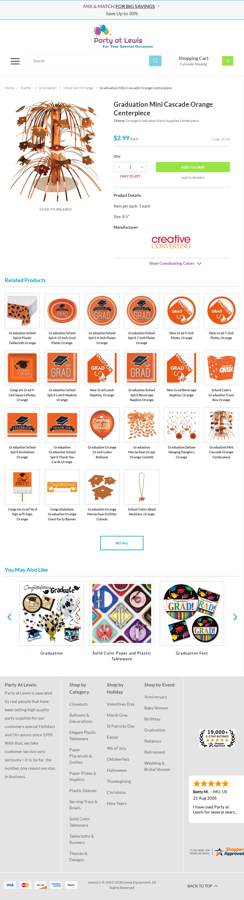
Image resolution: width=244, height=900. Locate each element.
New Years (116, 803)
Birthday (152, 718)
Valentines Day (120, 703)
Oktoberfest (118, 759)
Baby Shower (156, 707)
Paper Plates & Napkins (83, 776)
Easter (112, 737)
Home (9, 88)
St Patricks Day (121, 726)
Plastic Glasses (82, 790)
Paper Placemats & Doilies (81, 756)
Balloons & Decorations (80, 718)
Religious (152, 740)
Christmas (116, 792)
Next (234, 617)
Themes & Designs (78, 856)
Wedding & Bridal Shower (157, 766)
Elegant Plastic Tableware (83, 735)
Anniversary (155, 696)
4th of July (116, 748)
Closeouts (78, 703)
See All (121, 543)
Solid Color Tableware (80, 822)
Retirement (154, 751)
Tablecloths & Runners (82, 839)
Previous (9, 617)
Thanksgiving (119, 781)
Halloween (117, 770)
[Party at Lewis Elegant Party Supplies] (122, 36)
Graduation (154, 729)
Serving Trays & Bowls (83, 804)
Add (193, 167)
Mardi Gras (117, 714)
